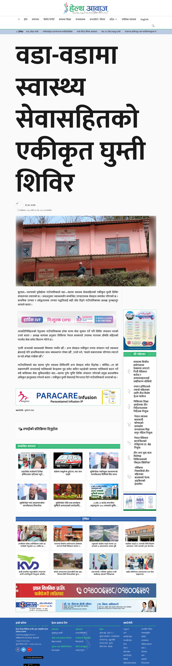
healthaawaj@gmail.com (25, 635)
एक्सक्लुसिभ (145, 633)
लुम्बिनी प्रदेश (29, 410)
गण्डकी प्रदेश (127, 640)
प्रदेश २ (143, 648)
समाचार (35, 19)
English (144, 19)
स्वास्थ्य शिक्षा (65, 19)
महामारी (143, 659)
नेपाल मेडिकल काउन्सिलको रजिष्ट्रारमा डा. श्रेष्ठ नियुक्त (142, 442)
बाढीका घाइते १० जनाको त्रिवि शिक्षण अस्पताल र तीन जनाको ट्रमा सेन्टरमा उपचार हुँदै (140, 546)
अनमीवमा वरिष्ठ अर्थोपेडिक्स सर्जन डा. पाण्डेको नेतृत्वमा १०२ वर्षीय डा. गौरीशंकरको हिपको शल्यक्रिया (32, 546)
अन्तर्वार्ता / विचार (97, 19)
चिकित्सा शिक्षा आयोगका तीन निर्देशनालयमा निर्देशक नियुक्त (141, 406)
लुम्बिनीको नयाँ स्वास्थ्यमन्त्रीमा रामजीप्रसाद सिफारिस (32, 504)
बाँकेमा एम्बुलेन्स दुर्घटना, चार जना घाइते (68, 473)
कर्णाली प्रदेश (127, 636)
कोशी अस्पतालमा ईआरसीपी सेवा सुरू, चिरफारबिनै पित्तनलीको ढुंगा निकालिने (68, 574)
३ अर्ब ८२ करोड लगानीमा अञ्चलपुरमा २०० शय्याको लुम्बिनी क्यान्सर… (103, 505)
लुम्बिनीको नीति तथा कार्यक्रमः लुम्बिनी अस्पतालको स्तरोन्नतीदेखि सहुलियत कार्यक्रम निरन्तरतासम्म (68, 505)
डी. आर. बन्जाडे (30, 205)
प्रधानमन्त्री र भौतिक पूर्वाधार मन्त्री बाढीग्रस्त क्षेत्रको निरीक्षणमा (104, 573)
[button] (19, 19)
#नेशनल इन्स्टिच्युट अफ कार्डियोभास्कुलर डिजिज (142, 31)
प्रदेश (112, 19)
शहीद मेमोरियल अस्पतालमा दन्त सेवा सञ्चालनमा (140, 573)
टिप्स (125, 644)
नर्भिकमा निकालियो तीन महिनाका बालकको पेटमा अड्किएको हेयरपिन (142, 476)
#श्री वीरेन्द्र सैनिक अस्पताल (87, 31)
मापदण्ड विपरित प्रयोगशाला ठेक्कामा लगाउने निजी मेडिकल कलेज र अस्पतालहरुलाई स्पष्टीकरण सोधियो (142, 371)
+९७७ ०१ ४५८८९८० (23, 641)
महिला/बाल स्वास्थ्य (129, 663)
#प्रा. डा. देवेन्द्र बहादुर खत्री (111, 31)
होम (25, 19)
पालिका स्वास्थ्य (129, 19)
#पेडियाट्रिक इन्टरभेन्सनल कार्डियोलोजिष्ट (58, 31)
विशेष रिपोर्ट (49, 19)
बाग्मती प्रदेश (127, 655)
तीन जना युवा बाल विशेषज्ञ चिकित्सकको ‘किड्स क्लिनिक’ (142, 457)
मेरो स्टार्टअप (145, 663)
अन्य (124, 633)
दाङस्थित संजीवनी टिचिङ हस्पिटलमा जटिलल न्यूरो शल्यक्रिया (32, 474)
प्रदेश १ (125, 648)
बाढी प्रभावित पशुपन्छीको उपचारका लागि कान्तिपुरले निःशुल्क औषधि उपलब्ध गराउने (32, 574)
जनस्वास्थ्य (80, 19)
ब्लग (142, 655)
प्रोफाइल (144, 651)
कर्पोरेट (143, 636)
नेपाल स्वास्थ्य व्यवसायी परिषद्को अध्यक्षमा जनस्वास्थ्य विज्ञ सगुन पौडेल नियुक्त (143, 425)
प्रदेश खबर (126, 651)
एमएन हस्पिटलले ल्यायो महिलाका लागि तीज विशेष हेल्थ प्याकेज (142, 391)
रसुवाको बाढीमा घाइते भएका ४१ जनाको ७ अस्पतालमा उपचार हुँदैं (104, 545)
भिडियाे (125, 659)
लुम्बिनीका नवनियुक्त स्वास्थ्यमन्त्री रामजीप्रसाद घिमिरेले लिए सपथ (104, 473)
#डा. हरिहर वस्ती (32, 31)
